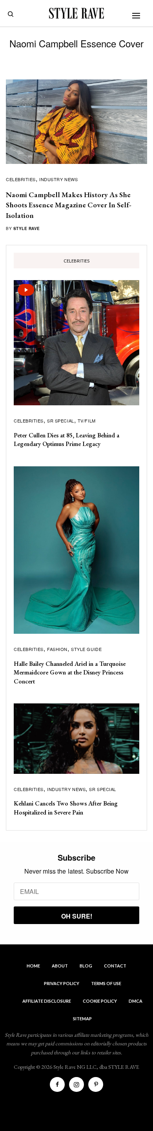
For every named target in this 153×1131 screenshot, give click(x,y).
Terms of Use (106, 983)
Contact (115, 965)
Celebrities (21, 179)
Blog (86, 965)
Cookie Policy (100, 1000)
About (60, 965)
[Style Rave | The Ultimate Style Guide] (76, 13)
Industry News (58, 179)
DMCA (135, 1000)
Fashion (57, 649)
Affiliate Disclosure (46, 1000)
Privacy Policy (61, 983)
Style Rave (26, 228)
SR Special (60, 420)
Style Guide (86, 649)
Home (33, 965)
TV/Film (87, 420)
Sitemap (82, 1018)
